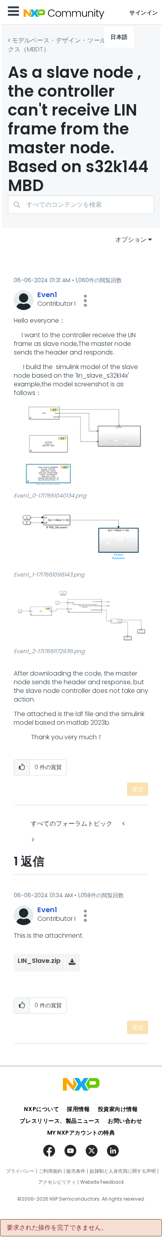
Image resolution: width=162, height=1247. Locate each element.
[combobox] (81, 204)
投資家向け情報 (118, 1109)
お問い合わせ (125, 1121)
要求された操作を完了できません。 (57, 1227)
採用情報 (78, 1109)
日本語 (119, 37)
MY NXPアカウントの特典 (81, 1133)
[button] (85, 300)
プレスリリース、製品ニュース (60, 1121)
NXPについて (41, 1109)
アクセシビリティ (57, 1182)
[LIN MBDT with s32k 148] (124, 823)
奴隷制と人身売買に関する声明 (123, 1171)
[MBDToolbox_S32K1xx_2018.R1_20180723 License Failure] (32, 840)
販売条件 (75, 1171)
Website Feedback (102, 1182)
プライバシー (20, 1171)
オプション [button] (131, 239)
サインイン (143, 13)
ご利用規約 (50, 1171)
